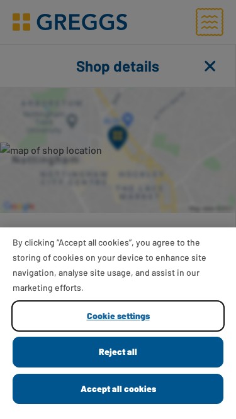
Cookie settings (118, 315)
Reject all (118, 351)
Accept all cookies (118, 388)
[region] (118, 323)
